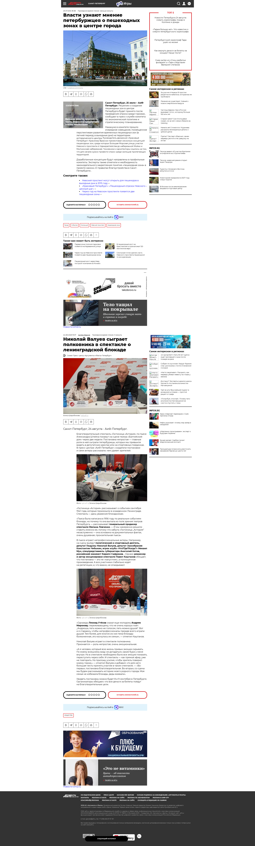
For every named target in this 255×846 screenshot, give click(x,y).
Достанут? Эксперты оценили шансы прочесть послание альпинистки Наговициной (176, 383)
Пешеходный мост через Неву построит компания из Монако (87, 262)
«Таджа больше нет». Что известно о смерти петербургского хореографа (170, 30)
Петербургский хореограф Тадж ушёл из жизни (170, 41)
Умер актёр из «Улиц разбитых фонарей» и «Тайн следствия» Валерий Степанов (170, 62)
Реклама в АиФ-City (161, 798)
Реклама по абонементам (139, 798)
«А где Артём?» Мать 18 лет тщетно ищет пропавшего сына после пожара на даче (175, 357)
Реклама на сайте (116, 798)
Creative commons (75, 88)
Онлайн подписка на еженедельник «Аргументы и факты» (161, 795)
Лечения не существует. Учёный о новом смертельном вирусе (174, 102)
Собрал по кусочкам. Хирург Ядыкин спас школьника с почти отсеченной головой (176, 366)
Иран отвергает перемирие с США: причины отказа (174, 415)
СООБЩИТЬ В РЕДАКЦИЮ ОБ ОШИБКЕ (152, 800)
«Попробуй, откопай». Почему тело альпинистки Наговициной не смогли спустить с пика (175, 401)
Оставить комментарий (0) (128, 205)
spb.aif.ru (84, 415)
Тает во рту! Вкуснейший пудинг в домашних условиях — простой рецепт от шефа (175, 392)
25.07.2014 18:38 (69, 11)
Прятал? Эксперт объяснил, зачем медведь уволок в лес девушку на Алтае (175, 138)
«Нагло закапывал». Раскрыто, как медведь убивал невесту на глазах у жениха (175, 374)
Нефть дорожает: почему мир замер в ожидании (175, 424)
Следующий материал (106, 839)
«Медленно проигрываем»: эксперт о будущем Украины (175, 432)
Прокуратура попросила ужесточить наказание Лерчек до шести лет (175, 450)
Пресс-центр (109, 795)
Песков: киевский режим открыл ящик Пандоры (173, 161)
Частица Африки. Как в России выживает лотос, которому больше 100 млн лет (175, 112)
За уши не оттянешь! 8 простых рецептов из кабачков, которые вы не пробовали (176, 94)
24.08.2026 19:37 (69, 335)
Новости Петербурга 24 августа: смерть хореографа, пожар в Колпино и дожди (170, 20)
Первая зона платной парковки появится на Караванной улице (88, 245)
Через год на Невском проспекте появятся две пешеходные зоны (88, 254)
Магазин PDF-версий (125, 795)
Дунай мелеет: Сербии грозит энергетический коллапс (172, 441)
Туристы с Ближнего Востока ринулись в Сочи (172, 170)
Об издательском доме (91, 795)
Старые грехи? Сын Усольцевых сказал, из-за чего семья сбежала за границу (175, 121)
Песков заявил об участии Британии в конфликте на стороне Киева (175, 152)
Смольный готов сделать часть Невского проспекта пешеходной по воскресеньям (131, 255)
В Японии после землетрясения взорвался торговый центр (173, 187)
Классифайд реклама (90, 800)
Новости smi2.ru (72, 327)
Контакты (85, 798)
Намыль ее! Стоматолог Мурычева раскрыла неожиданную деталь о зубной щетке (175, 130)
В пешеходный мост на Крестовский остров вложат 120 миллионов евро (130, 246)
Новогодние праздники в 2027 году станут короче (175, 179)
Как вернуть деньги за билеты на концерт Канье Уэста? (170, 52)
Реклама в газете (99, 798)
